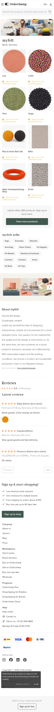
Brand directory (9, 557)
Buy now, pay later (10, 572)
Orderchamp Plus (10, 587)
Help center (7, 611)
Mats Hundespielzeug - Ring (13, 190)
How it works (8, 553)
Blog (4, 538)
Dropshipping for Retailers (14, 591)
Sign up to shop (12, 514)
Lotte (30, 75)
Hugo (31, 113)
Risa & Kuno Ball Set (12, 151)
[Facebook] (11, 660)
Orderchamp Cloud (11, 601)
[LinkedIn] (18, 660)
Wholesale (7, 576)
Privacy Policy (23, 684)
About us (6, 528)
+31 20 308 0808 (24, 621)
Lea (4, 75)
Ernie (30, 189)
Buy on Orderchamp (11, 562)
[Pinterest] (25, 660)
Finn (4, 113)
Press (5, 542)
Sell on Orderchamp (11, 567)
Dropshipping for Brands (13, 596)
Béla (30, 151)
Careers (6, 533)
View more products (27, 221)
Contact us (11, 616)
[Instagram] (4, 660)
